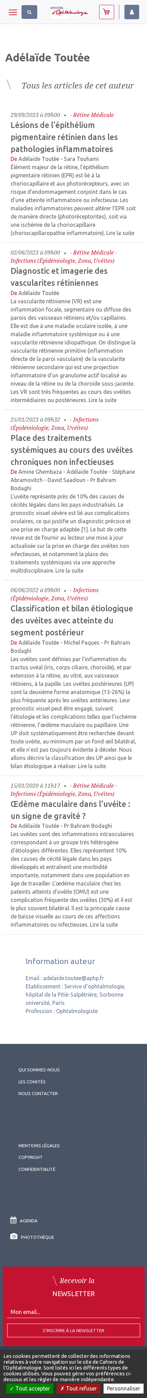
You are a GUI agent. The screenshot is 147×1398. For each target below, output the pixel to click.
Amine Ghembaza (40, 472)
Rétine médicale (93, 115)
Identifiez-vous (131, 12)
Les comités (32, 1081)
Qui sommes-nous (39, 1069)
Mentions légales (39, 1145)
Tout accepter (32, 1388)
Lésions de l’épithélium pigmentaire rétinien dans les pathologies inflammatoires (64, 136)
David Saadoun (66, 480)
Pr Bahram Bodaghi (88, 826)
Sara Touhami (81, 159)
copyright (30, 1157)
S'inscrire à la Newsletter (73, 1330)
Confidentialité (36, 1169)
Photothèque (37, 1237)
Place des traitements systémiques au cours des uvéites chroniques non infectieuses (72, 449)
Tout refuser (81, 1388)
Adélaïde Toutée (38, 159)
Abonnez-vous (106, 12)
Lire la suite (120, 233)
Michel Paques (81, 642)
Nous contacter (38, 1093)
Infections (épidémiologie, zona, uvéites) (63, 261)
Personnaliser (123, 1388)
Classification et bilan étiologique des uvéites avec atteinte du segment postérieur (72, 620)
